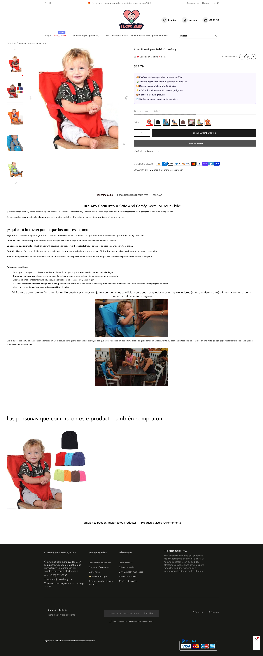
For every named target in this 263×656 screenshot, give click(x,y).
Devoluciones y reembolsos (131, 572)
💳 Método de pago (98, 576)
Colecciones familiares (115, 36)
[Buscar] (216, 36)
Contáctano (94, 572)
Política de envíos (126, 567)
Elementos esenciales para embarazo (149, 36)
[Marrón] (182, 122)
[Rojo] (149, 122)
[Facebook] (45, 3)
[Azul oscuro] (174, 122)
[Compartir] (242, 56)
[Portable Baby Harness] (78, 98)
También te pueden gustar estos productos (109, 522)
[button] (30, 98)
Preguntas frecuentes (99, 567)
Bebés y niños (61, 36)
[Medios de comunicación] (124, 144)
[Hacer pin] (253, 56)
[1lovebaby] (131, 19)
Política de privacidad (128, 576)
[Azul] (166, 122)
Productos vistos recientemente (161, 522)
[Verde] (199, 122)
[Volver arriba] (256, 646)
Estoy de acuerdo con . (133, 621)
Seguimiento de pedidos (100, 562)
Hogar (48, 36)
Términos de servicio (128, 581)
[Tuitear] (247, 56)
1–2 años (154, 170)
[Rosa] (191, 122)
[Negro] (157, 122)
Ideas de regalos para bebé (86, 36)
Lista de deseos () (210, 3)
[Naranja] (208, 122)
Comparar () (193, 3)
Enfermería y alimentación (171, 170)
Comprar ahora (195, 143)
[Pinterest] (50, 3)
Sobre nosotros (125, 562)
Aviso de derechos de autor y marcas (101, 582)
